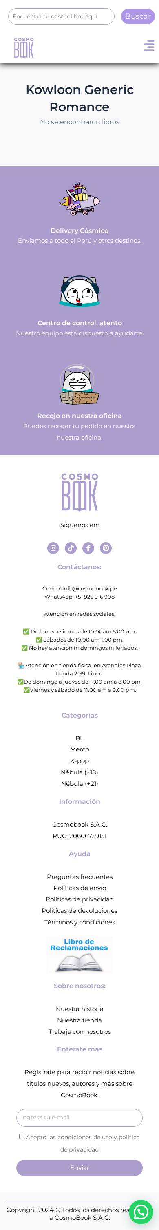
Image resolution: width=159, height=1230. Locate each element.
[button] (141, 1212)
